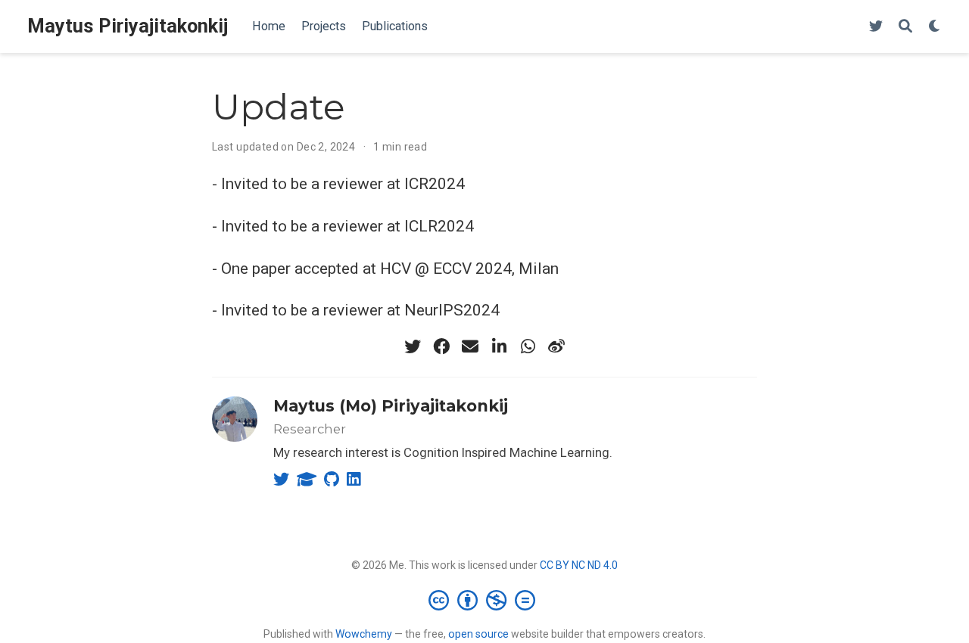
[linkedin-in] (499, 346)
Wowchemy (363, 634)
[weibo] (556, 346)
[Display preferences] (935, 27)
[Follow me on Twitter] (876, 27)
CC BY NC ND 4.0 (579, 565)
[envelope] (470, 346)
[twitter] (412, 346)
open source (478, 634)
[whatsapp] (527, 346)
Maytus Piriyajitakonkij (127, 26)
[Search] (905, 27)
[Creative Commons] (484, 600)
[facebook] (441, 346)
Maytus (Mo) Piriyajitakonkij (390, 405)
